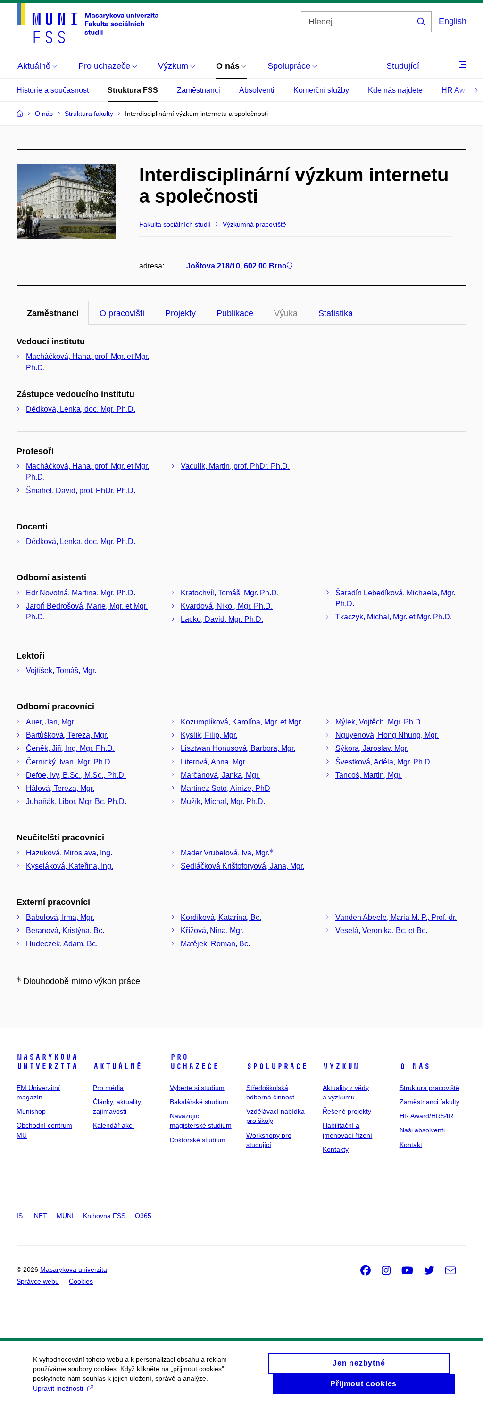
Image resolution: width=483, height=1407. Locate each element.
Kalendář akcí (113, 1125)
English (452, 21)
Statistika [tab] (335, 313)
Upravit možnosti (58, 1388)
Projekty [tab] (180, 313)
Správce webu (38, 1281)
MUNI (65, 1216)
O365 (143, 1216)
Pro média (108, 1087)
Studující (402, 66)
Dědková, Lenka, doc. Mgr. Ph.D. (80, 409)
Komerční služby (321, 90)
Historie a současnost (53, 90)
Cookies (81, 1281)
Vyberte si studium (197, 1087)
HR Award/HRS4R (426, 1116)
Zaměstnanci (198, 90)
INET (39, 1216)
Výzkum (341, 1066)
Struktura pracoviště (429, 1087)
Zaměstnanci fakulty (429, 1102)
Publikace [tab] (235, 313)
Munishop (31, 1111)
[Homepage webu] (87, 23)
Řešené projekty (347, 1111)
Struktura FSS (133, 90)
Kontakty (336, 1149)
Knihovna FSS (104, 1216)
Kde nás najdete (395, 90)
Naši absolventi (422, 1130)
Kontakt (411, 1144)
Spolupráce (277, 1066)
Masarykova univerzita (47, 1062)
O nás (415, 1066)
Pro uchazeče (194, 1062)
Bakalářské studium (199, 1102)
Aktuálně (117, 1066)
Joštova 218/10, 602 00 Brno (236, 266)
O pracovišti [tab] (122, 313)
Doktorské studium (197, 1140)
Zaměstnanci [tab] (53, 313)
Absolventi (257, 90)
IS (20, 1216)
